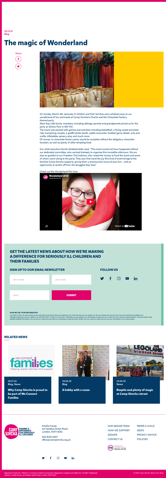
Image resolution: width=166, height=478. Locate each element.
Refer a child (145, 426)
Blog (6, 34)
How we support (119, 430)
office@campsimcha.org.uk (56, 439)
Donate (112, 434)
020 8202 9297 (50, 436)
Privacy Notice (147, 434)
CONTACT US (115, 439)
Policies (142, 439)
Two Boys (160, 473)
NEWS (140, 430)
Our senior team (118, 426)
